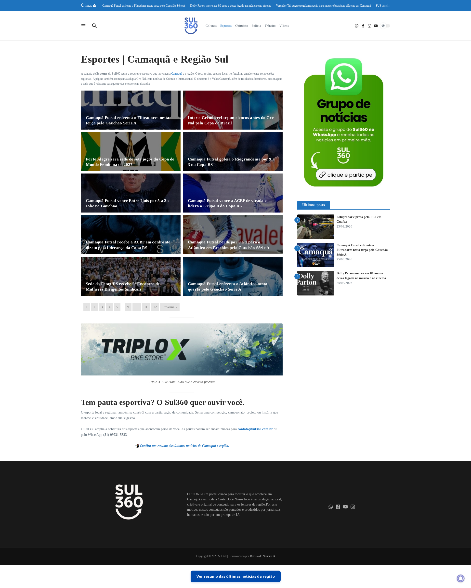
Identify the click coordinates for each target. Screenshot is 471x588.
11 (145, 307)
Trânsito (270, 25)
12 (155, 307)
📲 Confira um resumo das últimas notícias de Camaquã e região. (182, 446)
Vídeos (284, 25)
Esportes (226, 25)
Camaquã (176, 73)
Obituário (241, 25)
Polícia (256, 25)
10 (136, 307)
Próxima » (170, 307)
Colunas (211, 25)
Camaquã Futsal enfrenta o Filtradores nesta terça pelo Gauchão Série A (362, 249)
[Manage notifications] (461, 578)
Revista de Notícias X (262, 556)
